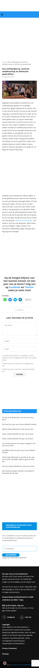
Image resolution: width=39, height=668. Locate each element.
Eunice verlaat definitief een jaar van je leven (17, 434)
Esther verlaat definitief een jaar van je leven (17, 439)
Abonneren (11, 555)
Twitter (29, 287)
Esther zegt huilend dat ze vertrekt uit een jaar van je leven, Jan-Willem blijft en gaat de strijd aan (18, 459)
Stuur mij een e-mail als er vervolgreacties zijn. (17, 364)
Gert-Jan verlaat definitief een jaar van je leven (18, 466)
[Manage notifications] (4, 663)
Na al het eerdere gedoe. (24, 220)
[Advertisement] (19, 38)
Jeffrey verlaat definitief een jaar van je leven (17, 429)
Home (4, 62)
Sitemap (5, 654)
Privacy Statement (9, 648)
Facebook (14, 287)
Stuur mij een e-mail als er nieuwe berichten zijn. (18, 370)
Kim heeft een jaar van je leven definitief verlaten (19, 424)
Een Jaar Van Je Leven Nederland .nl (22, 665)
